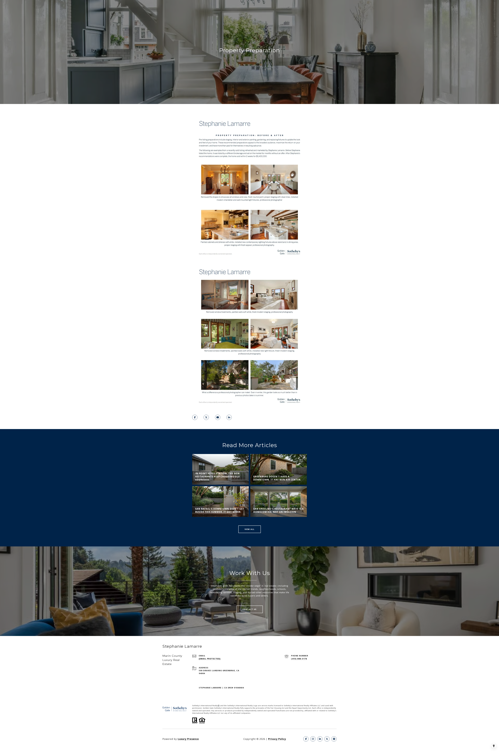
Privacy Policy (277, 738)
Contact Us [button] (250, 609)
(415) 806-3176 (299, 658)
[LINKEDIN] (320, 739)
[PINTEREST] (334, 739)
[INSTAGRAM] (313, 739)
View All (250, 529)
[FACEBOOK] (305, 739)
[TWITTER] (327, 739)
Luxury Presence (188, 738)
